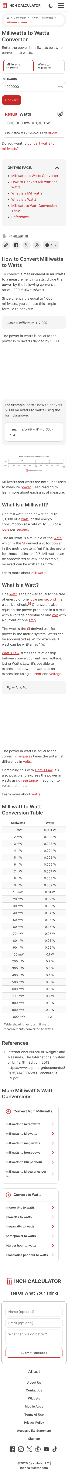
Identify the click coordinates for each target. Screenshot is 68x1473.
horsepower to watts (21, 1236)
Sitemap (34, 1438)
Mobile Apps (34, 1406)
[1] (29, 603)
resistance (29, 780)
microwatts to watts (20, 1207)
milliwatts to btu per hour (24, 1162)
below (53, 132)
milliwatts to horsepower (24, 1152)
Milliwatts (47, 17)
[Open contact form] (60, 114)
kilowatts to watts (19, 1217)
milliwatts (38, 573)
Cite (53, 245)
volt (55, 615)
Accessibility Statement (34, 1430)
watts (35, 794)
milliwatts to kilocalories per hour (26, 1174)
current (35, 674)
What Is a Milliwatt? (26, 193)
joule (5, 529)
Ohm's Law (44, 770)
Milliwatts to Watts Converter (34, 176)
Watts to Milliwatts (44, 66)
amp (32, 620)
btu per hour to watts (21, 1245)
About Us (34, 1382)
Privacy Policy (34, 1422)
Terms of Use (34, 1414)
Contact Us (34, 1390)
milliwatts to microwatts (23, 1124)
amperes (25, 756)
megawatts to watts (20, 1226)
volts (27, 761)
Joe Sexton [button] (20, 236)
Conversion (20, 17)
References (20, 217)
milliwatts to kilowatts (21, 1133)
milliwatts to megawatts (23, 1143)
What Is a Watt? (23, 199)
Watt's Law (10, 653)
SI (23, 543)
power (26, 487)
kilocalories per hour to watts (27, 1255)
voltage (55, 674)
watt (25, 519)
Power (34, 17)
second (22, 529)
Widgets (34, 1398)
